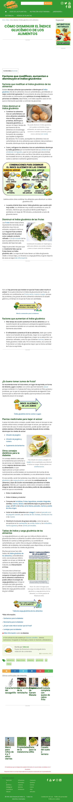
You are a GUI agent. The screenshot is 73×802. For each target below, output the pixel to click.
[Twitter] (53, 780)
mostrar (14, 71)
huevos (15, 504)
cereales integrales (43, 501)
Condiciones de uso (47, 797)
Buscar (48, 3)
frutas (25, 501)
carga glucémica (18, 480)
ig (46, 660)
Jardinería (57, 12)
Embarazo (21, 789)
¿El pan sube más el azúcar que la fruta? (18, 626)
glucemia (39, 660)
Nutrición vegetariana (39, 12)
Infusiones (21, 780)
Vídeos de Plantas (24, 16)
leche (21, 506)
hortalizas (19, 501)
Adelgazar (9, 787)
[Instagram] (57, 780)
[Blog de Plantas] (60, 780)
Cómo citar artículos (32, 789)
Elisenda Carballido (32, 638)
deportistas (21, 660)
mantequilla (23, 523)
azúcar (45, 387)
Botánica (9, 16)
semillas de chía (46, 515)
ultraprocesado (15, 238)
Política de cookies (54, 799)
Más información (10, 633)
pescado (37, 506)
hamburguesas (11, 525)
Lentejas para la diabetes (12, 629)
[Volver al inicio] (6, 12)
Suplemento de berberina (15, 445)
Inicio (3, 20)
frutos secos (29, 294)
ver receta (44, 134)
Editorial (26, 647)
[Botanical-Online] (11, 5)
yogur (43, 294)
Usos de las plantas (17, 12)
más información (21, 258)
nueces (36, 294)
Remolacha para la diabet (12, 622)
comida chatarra (35, 523)
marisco (43, 506)
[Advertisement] (27, 53)
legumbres (32, 501)
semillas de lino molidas (32, 515)
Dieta (7, 20)
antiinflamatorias (39, 466)
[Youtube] (50, 780)
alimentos (10, 660)
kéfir (14, 506)
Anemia (20, 787)
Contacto (33, 780)
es (22, 622)
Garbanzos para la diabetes (13, 618)
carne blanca (28, 506)
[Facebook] (47, 780)
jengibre (29, 462)
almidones (44, 150)
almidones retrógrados (14, 152)
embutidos (48, 523)
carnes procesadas (29, 525)
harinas (41, 339)
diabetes (31, 660)
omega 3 (32, 512)
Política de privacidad (60, 797)
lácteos (21, 504)
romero (40, 460)
